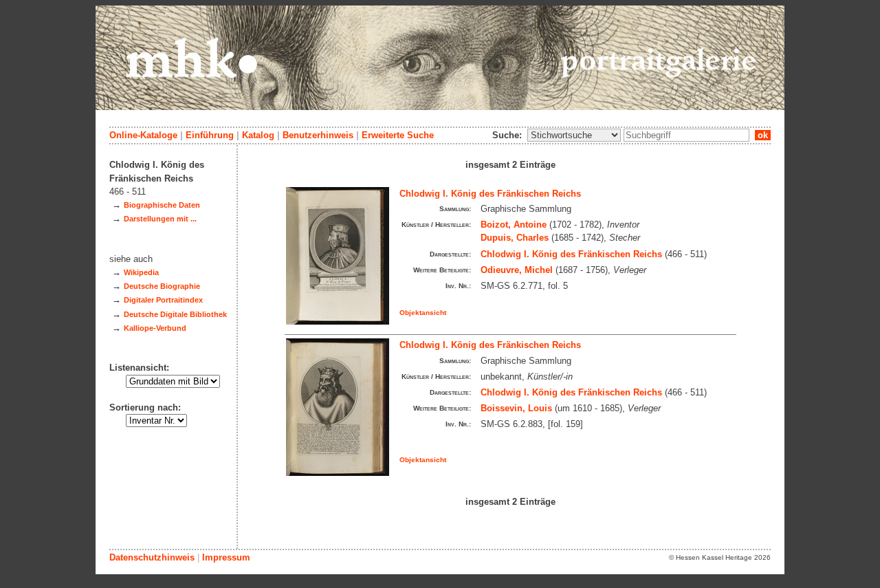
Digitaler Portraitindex (163, 300)
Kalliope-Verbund (155, 328)
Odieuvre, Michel (517, 270)
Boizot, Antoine (514, 224)
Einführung (210, 135)
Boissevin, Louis (516, 408)
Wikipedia (141, 272)
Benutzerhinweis (318, 135)
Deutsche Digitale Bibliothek (175, 314)
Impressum (226, 557)
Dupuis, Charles (515, 237)
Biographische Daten (162, 205)
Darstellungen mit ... (160, 219)
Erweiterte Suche (398, 135)
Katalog (258, 135)
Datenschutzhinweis (152, 557)
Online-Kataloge (143, 135)
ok (763, 135)
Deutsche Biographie (162, 286)
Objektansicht (422, 312)
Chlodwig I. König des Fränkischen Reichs (490, 193)
